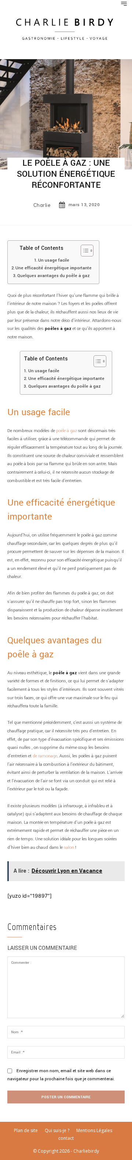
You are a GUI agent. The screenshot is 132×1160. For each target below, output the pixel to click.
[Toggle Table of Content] (83, 250)
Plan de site (26, 1130)
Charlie (42, 205)
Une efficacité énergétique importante (53, 268)
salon (69, 847)
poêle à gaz (66, 431)
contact (66, 1138)
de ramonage (45, 756)
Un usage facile (53, 260)
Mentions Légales (94, 1130)
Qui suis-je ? (57, 1130)
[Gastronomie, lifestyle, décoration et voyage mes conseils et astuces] (66, 28)
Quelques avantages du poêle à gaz (53, 276)
